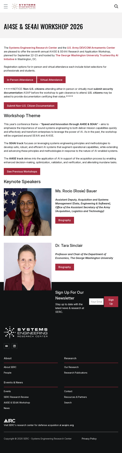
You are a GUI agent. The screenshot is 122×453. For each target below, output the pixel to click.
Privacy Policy (89, 438)
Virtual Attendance (51, 79)
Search (68, 402)
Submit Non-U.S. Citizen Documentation (30, 105)
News (7, 408)
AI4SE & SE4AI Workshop (17, 402)
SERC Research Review (16, 397)
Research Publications (75, 372)
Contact (68, 391)
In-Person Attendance (20, 79)
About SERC (10, 367)
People (7, 372)
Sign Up (111, 301)
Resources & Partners (75, 397)
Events (7, 391)
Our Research (71, 367)
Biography (64, 220)
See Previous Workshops (22, 171)
